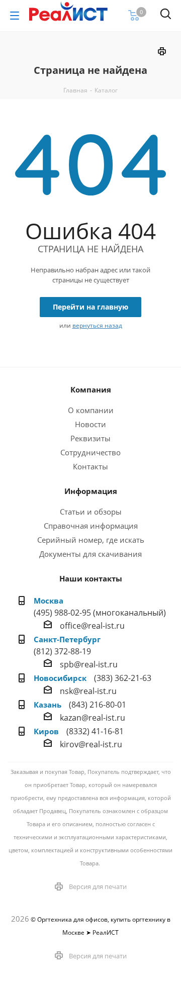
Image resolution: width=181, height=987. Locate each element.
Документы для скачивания (90, 554)
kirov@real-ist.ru (91, 744)
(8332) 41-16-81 (95, 731)
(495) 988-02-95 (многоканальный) (100, 612)
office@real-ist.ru (92, 625)
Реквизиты (90, 438)
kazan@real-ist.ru (92, 717)
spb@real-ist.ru (89, 664)
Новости (90, 424)
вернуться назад (97, 325)
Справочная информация (91, 526)
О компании (91, 410)
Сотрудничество (90, 452)
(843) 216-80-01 (97, 704)
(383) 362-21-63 (122, 677)
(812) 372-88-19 (62, 651)
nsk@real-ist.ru (88, 691)
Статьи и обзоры (91, 512)
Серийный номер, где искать (90, 540)
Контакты (90, 466)
